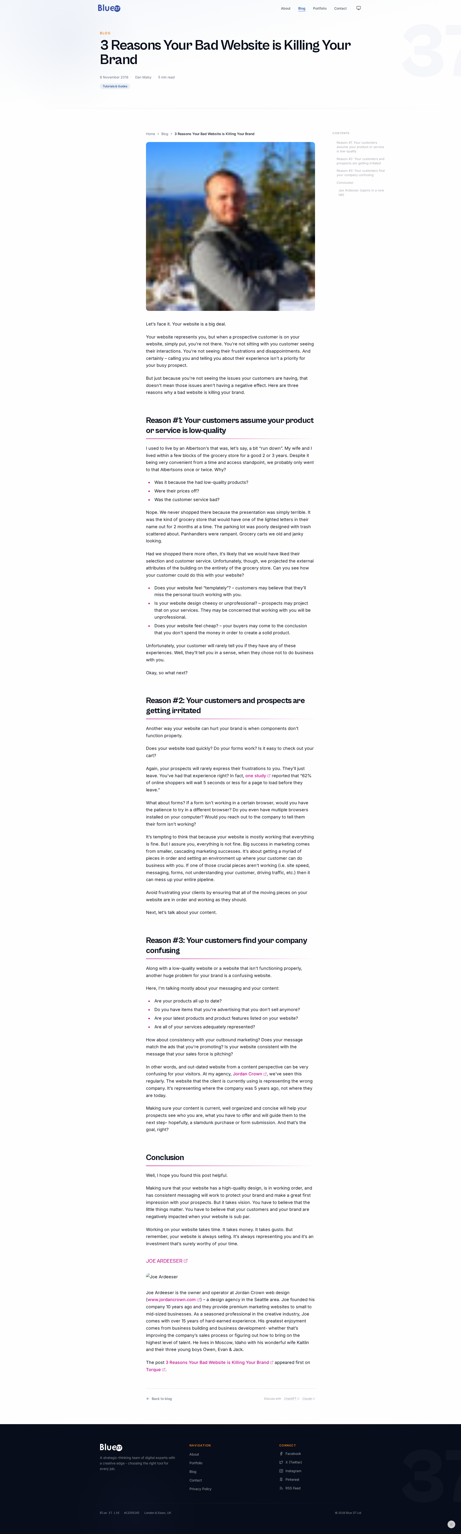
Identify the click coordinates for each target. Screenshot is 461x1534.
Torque (155, 1369)
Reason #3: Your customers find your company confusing (361, 173)
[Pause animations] (451, 1524)
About (286, 8)
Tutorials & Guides (115, 86)
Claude (308, 1398)
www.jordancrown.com (174, 1299)
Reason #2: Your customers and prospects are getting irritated (360, 161)
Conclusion (345, 182)
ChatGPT (292, 1398)
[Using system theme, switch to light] (358, 8)
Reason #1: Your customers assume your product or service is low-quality (360, 147)
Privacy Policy (200, 1489)
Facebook (293, 1453)
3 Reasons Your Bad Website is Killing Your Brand (219, 1362)
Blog (301, 8)
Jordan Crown (250, 1073)
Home (150, 134)
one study (258, 775)
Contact (340, 8)
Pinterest (292, 1479)
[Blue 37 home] (109, 8)
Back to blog (162, 1399)
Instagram (293, 1471)
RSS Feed (293, 1488)
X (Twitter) (293, 1462)
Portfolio (320, 8)
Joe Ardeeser (167, 1261)
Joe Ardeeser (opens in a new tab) (361, 192)
